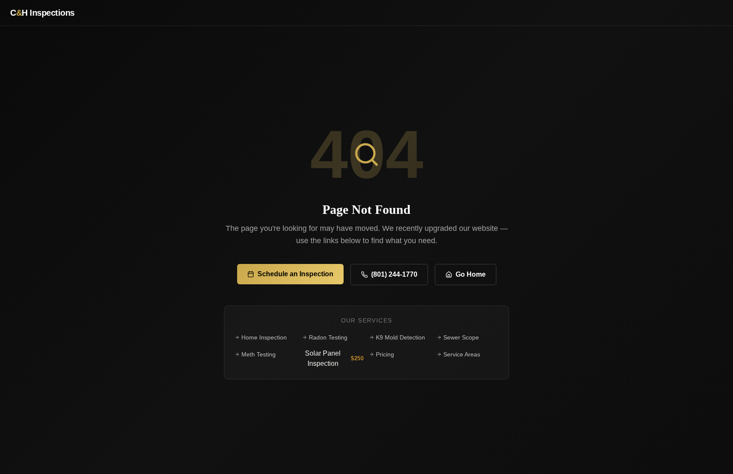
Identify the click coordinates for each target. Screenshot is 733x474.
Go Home (471, 274)
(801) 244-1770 (394, 274)
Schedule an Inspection (295, 274)
